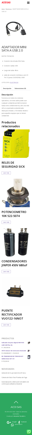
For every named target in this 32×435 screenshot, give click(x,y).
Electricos (9, 9)
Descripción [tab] (7, 88)
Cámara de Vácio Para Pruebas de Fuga (14, 377)
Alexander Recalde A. (20, 416)
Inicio (3, 9)
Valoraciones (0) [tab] (20, 88)
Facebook (24, 422)
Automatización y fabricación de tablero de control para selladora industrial (15, 383)
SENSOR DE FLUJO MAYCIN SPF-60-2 (14, 373)
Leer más (6, 173)
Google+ (14, 422)
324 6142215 (18, 424)
